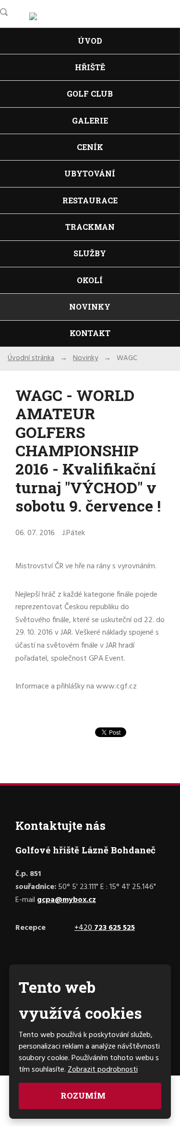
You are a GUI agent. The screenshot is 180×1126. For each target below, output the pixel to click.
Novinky (89, 306)
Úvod (90, 41)
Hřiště (90, 67)
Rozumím (84, 1095)
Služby (89, 253)
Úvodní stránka (31, 358)
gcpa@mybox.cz (66, 900)
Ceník (90, 147)
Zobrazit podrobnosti (103, 1069)
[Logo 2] (47, 19)
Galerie (90, 120)
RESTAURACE (90, 200)
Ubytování (89, 173)
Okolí (90, 280)
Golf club (90, 93)
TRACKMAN (90, 227)
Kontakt (90, 333)
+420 (104, 928)
